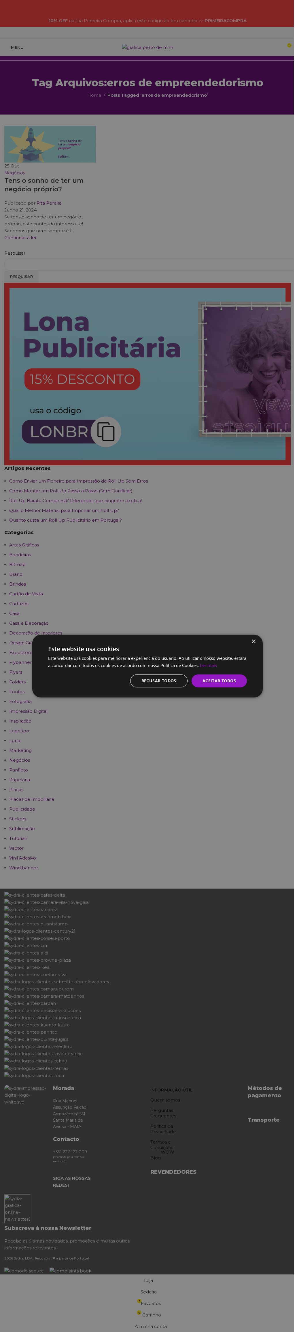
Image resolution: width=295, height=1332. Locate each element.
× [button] (253, 641)
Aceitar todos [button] (219, 680)
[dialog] (147, 666)
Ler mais (208, 665)
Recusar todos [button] (158, 680)
